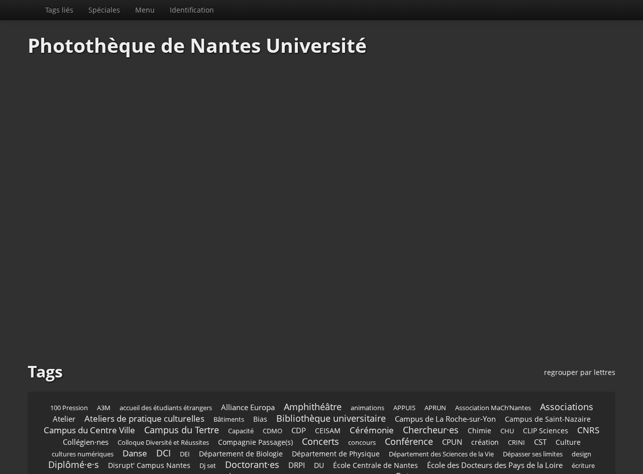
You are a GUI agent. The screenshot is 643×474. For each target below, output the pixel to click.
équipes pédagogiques (524, 447)
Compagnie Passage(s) (255, 412)
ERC (572, 447)
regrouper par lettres (579, 342)
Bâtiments (228, 389)
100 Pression (69, 377)
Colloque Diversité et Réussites (163, 412)
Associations (566, 376)
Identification (349, 10)
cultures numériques (83, 424)
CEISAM (328, 400)
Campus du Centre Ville (89, 400)
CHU (507, 401)
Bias (260, 389)
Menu (302, 10)
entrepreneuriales (360, 447)
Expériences (337, 458)
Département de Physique (336, 423)
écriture (583, 435)
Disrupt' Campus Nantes (149, 435)
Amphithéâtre (313, 376)
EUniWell (221, 458)
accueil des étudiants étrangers (166, 377)
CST (540, 412)
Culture (568, 412)
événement (293, 458)
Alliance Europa (248, 377)
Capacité (241, 401)
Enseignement (300, 446)
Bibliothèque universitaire (331, 388)
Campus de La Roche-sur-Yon (445, 389)
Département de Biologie (241, 423)
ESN (111, 458)
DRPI (296, 435)
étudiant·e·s (174, 457)
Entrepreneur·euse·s (438, 446)
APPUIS (404, 377)
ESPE (133, 458)
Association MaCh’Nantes (493, 377)
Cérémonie (372, 400)
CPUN (452, 412)
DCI (163, 423)
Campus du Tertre (181, 400)
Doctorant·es (252, 434)
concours (362, 412)
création (485, 412)
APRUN (435, 377)
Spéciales (261, 10)
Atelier (64, 389)
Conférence (409, 411)
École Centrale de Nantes (375, 435)
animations (367, 377)
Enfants (189, 447)
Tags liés (216, 10)
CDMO (272, 401)
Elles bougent (149, 447)
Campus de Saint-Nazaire (548, 389)
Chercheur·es (431, 400)
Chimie (479, 400)
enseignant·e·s (238, 446)
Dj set (207, 435)
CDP (298, 400)
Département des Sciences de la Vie (441, 424)
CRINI (516, 412)
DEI (185, 424)
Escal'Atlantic (76, 458)
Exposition (381, 458)
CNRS (588, 400)
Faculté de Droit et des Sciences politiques (496, 457)
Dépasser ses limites (533, 424)
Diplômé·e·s (73, 434)
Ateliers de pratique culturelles (144, 388)
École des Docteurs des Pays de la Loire (495, 435)
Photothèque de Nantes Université (106, 10)
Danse (135, 423)
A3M (104, 377)
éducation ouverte (92, 447)
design (581, 424)
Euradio (255, 458)
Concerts (320, 411)
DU (319, 435)
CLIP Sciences (545, 400)
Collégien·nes (86, 412)
